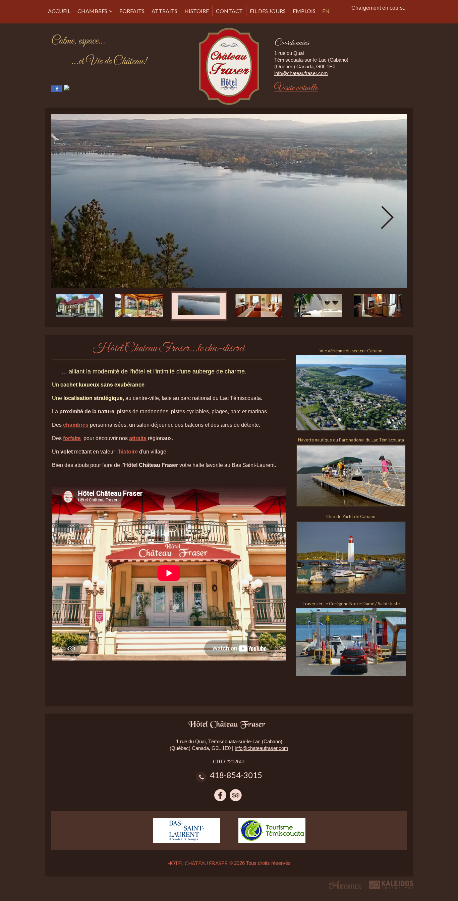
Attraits (164, 11)
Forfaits (132, 11)
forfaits (72, 438)
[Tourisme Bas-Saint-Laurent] (186, 821)
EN (326, 11)
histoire (128, 452)
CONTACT (229, 11)
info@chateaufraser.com (301, 73)
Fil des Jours (268, 11)
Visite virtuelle (296, 88)
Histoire (196, 11)
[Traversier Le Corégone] (351, 611)
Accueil (59, 11)
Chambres (92, 11)
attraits (138, 438)
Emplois (304, 11)
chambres (76, 425)
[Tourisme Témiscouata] (271, 821)
